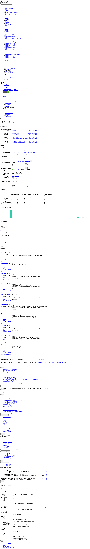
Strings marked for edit (16, 135)
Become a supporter (9, 77)
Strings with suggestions (7, 453)
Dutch (6, 13)
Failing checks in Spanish (10, 56)
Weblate (9, 543)
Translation (5, 95)
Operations (5, 108)
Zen (36, 130)
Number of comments (7, 426)
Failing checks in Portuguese (10, 53)
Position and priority (7, 417)
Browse (11, 122)
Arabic (6, 10)
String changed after (7, 464)
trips (5, 87)
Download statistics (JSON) (10, 102)
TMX (52, 360)
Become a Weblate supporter (8, 547)
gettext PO (47, 360)
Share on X (7, 114)
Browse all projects (9, 8)
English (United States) (9, 15)
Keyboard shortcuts (9, 72)
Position (4, 418)
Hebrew (7, 21)
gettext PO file (41, 359)
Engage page (7, 115)
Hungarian (7, 22)
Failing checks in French (10, 44)
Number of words (6, 425)
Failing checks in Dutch (10, 39)
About (6, 78)
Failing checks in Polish (10, 52)
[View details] (1, 251)
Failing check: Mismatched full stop (19, 141)
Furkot (6, 85)
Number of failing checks (8, 428)
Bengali (6, 11)
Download (14, 172)
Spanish (6, 30)
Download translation (9, 106)
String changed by (6, 447)
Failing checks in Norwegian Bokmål (12, 50)
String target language (7, 446)
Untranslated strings (16, 134)
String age (5, 423)
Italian (6, 23)
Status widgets (8, 116)
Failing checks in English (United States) (13, 42)
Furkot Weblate (5, 1)
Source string (5, 421)
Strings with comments (7, 454)
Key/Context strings (7, 440)
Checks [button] (4, 35)
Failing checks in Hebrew (10, 47)
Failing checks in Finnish (10, 43)
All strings (14, 130)
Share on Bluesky (8, 112)
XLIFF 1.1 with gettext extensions (60, 360)
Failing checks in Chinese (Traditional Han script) (15, 38)
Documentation (8, 71)
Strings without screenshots (8, 456)
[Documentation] (0, 126)
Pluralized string (6, 457)
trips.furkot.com (15, 147)
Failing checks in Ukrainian (10, 57)
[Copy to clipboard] (31, 161)
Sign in (4, 63)
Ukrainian (7, 31)
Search (4, 97)
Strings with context (7, 458)
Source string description (7, 442)
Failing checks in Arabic (10, 36)
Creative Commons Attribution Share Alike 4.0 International (23, 152)
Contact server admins (9, 67)
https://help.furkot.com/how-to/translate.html (33, 150)
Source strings (5, 438)
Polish (6, 25)
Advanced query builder (5, 435)
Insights (4, 98)
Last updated (5, 424)
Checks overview (8, 60)
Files (4, 105)
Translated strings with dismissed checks (20, 139)
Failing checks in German (10, 45)
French (6, 18)
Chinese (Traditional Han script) (11, 12)
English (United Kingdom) (10, 14)
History (6, 99)
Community (5, 110)
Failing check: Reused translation (18, 142)
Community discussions (10, 68)
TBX (50, 360)
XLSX (73, 360)
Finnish (6, 17)
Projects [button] (4, 7)
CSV (39, 360)
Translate (15, 122)
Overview (5, 96)
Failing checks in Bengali (10, 37)
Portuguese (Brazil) (9, 27)
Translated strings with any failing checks (20, 138)
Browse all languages (9, 34)
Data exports (7, 104)
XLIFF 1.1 (69, 360)
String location (6, 430)
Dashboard (5, 6)
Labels (4, 420)
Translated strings (15, 131)
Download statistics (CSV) (10, 101)
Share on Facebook (9, 113)
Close (9, 485)
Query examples (3, 468)
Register (4, 62)
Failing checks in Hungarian (10, 48)
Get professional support (10, 69)
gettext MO (42, 360)
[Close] (0, 482)
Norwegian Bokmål (9, 24)
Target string (5, 422)
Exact (14, 449)
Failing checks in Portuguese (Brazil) (12, 54)
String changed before (7, 465)
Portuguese (7, 26)
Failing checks (8, 103)
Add (17, 449)
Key (4, 429)
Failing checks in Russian (10, 55)
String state (5, 444)
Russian (6, 29)
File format (2, 387)
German (7, 19)
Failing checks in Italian (10, 49)
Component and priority (7, 431)
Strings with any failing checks (18, 137)
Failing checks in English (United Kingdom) (14, 41)
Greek (6, 20)
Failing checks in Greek (10, 46)
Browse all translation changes (6, 354)
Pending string (6, 445)
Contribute (7, 75)
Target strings (5, 439)
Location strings (6, 443)
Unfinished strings (15, 133)
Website (6, 79)
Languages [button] (5, 9)
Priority (4, 419)
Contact (4, 545)
